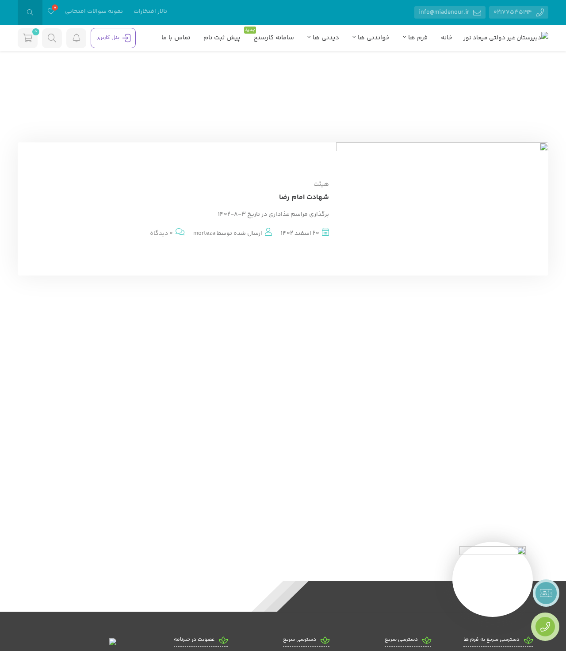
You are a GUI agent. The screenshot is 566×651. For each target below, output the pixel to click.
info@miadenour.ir (444, 12)
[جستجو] (30, 12)
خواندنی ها (373, 38)
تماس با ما (175, 38)
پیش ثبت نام (221, 38)
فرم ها (417, 38)
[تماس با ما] (545, 627)
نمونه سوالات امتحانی (94, 11)
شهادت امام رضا (304, 197)
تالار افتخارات (150, 11)
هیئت (321, 184)
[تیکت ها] (546, 593)
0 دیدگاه (161, 233)
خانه (446, 38)
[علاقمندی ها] (51, 12)
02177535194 (513, 12)
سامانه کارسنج (271, 37)
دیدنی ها (325, 38)
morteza (204, 233)
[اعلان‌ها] (76, 38)
